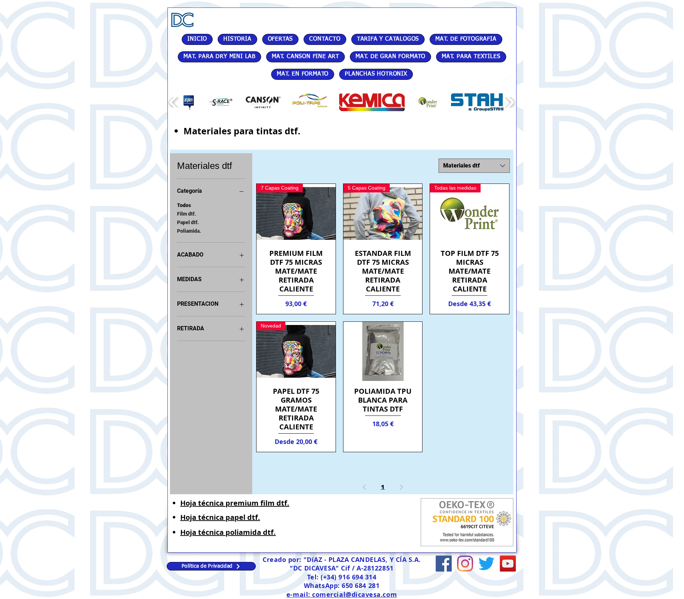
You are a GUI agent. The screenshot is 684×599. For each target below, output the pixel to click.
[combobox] (474, 166)
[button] (189, 102)
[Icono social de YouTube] (508, 564)
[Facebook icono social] (444, 564)
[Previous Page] (364, 487)
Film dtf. (186, 214)
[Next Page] (401, 487)
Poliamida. (189, 231)
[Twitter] (486, 564)
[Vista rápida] (383, 351)
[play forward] (510, 102)
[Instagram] (465, 564)
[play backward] (174, 102)
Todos (184, 205)
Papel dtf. (188, 222)
